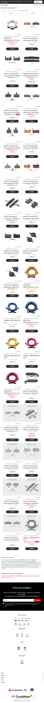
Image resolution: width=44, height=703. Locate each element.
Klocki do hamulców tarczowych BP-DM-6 (11, 428)
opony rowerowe (23, 576)
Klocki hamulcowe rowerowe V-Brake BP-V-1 (31, 503)
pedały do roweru (36, 576)
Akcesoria (8, 10)
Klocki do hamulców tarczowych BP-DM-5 (11, 502)
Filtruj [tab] (32, 13)
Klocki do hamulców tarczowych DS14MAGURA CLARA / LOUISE (31, 254)
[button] (12, 42)
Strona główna (3, 10)
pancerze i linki (29, 576)
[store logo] (4, 5)
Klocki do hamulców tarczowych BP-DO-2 (11, 182)
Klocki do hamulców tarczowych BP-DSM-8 (12, 147)
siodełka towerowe (5, 577)
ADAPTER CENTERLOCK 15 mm (11, 39)
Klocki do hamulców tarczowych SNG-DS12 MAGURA (12, 287)
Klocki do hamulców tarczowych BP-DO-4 (30, 467)
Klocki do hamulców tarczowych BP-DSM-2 (12, 111)
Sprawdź (12, 48)
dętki (30, 575)
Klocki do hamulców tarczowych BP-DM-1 (30, 39)
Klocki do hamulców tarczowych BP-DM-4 (30, 182)
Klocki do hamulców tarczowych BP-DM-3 (30, 147)
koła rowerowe (9, 576)
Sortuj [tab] (11, 13)
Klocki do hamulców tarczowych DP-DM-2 (11, 467)
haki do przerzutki (35, 575)
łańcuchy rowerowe (15, 576)
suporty (10, 577)
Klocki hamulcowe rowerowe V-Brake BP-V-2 (12, 218)
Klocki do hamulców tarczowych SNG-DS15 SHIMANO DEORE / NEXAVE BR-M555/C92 (12, 254)
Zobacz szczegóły (37, 2)
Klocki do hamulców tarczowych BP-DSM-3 (12, 74)
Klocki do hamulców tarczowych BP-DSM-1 (31, 111)
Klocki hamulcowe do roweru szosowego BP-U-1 (31, 429)
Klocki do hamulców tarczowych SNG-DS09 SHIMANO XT (12, 540)
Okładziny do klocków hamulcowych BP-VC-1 (31, 74)
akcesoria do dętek (11, 575)
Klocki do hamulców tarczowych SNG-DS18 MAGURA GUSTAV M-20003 (31, 394)
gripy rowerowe (25, 575)
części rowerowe (5, 575)
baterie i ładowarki (19, 575)
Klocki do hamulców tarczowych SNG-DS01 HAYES (31, 218)
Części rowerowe (13, 10)
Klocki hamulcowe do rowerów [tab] (7, 557)
